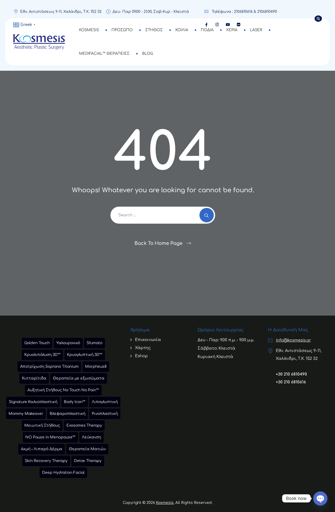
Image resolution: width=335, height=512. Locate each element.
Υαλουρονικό (68, 343)
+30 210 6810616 (291, 382)
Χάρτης (143, 348)
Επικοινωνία (148, 340)
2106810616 (243, 12)
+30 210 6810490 (291, 374)
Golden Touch (37, 343)
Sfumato (94, 343)
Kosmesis (165, 503)
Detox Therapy (88, 461)
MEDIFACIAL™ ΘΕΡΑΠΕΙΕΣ (104, 54)
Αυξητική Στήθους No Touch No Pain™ (63, 390)
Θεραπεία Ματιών (87, 449)
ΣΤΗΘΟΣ (154, 30)
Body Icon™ (74, 402)
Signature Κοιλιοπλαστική (33, 402)
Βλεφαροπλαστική (67, 414)
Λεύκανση (91, 437)
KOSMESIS (89, 30)
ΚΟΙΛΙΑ (181, 30)
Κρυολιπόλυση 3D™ (42, 355)
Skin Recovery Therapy (46, 461)
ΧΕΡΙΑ (231, 30)
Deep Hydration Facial (63, 473)
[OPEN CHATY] (320, 494)
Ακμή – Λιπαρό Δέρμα (41, 449)
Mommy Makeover (26, 414)
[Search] (206, 215)
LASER (256, 30)
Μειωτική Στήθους (42, 425)
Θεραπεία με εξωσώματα (78, 378)
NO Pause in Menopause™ (50, 437)
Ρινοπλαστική (105, 414)
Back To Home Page (158, 243)
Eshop (141, 356)
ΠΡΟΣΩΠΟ (122, 30)
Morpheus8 (96, 366)
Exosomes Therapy (84, 425)
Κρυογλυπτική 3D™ (84, 355)
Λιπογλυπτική (105, 402)
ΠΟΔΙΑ (207, 30)
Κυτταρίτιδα (34, 378)
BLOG (147, 54)
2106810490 (267, 12)
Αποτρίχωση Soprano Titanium (49, 366)
